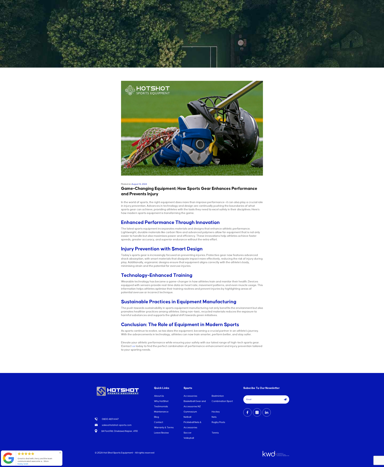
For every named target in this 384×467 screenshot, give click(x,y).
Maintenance (161, 412)
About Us (159, 396)
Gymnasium (190, 412)
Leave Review (161, 433)
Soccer (188, 433)
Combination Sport (222, 401)
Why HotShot (161, 401)
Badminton (218, 396)
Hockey (216, 412)
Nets (214, 417)
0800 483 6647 (110, 419)
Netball (187, 417)
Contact (158, 422)
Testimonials (161, 406)
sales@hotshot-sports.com (116, 425)
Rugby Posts (218, 422)
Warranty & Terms (164, 427)
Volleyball (189, 438)
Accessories (190, 396)
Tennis (215, 433)
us (133, 346)
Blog (156, 417)
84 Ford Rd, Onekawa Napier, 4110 (119, 431)
